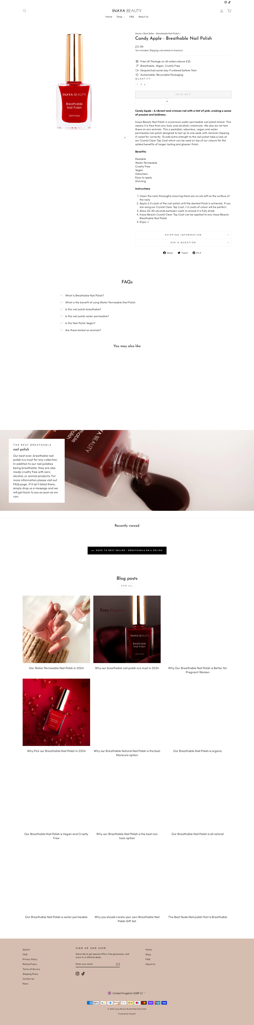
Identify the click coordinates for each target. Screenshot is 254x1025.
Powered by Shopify (127, 1014)
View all (127, 586)
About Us (143, 16)
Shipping (153, 50)
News (25, 983)
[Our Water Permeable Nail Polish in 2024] (56, 629)
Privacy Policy (30, 959)
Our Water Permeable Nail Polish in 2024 (56, 668)
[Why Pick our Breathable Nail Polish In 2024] (56, 712)
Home (109, 16)
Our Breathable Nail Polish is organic (197, 751)
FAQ (131, 16)
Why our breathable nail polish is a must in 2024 (127, 668)
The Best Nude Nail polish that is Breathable (197, 917)
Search (26, 949)
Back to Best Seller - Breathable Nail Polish (129, 550)
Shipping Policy (30, 974)
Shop (120, 16)
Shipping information (183, 235)
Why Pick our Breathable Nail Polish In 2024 (56, 751)
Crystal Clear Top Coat (154, 140)
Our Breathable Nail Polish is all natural (198, 834)
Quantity (143, 78)
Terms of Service (31, 969)
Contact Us (28, 978)
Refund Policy (30, 964)
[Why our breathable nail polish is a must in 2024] (127, 629)
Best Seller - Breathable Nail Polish (161, 33)
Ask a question (183, 242)
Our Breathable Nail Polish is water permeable (56, 917)
